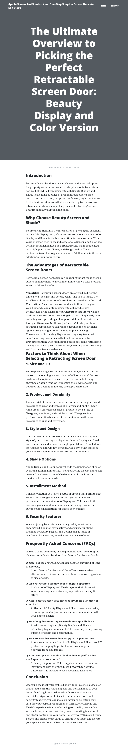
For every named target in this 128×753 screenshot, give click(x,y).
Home (103, 6)
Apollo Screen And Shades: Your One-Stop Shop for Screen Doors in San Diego (51, 6)
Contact (115, 6)
